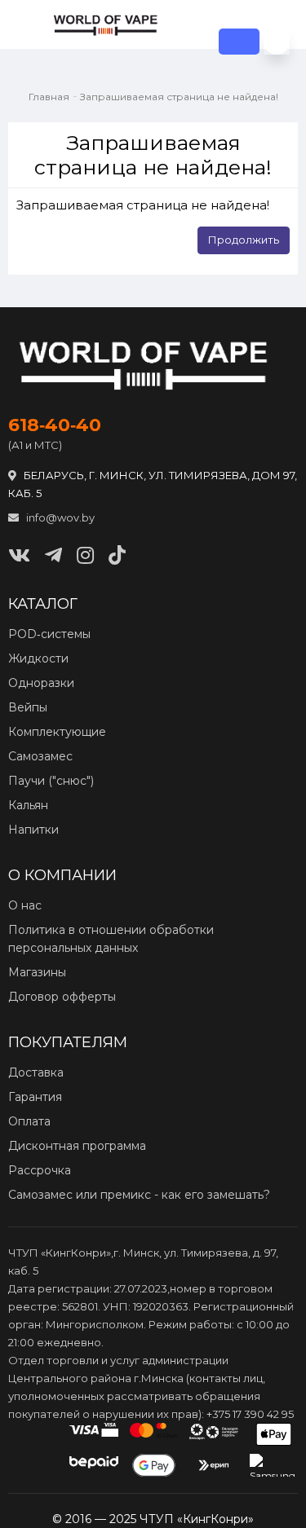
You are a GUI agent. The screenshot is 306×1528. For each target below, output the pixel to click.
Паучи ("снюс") (51, 780)
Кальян (28, 805)
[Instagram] (85, 555)
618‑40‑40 (54, 425)
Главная (49, 96)
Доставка (36, 1072)
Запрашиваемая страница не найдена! (179, 96)
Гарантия (35, 1097)
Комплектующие (57, 731)
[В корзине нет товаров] (277, 42)
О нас (25, 905)
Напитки (33, 829)
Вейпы (27, 707)
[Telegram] (53, 555)
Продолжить (243, 239)
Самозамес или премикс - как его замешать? (139, 1194)
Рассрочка (39, 1170)
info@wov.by (59, 517)
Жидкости (38, 658)
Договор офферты (62, 996)
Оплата (29, 1121)
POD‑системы (49, 634)
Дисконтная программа (77, 1145)
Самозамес (40, 756)
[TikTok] (117, 555)
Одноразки (41, 683)
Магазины (37, 972)
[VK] (19, 555)
